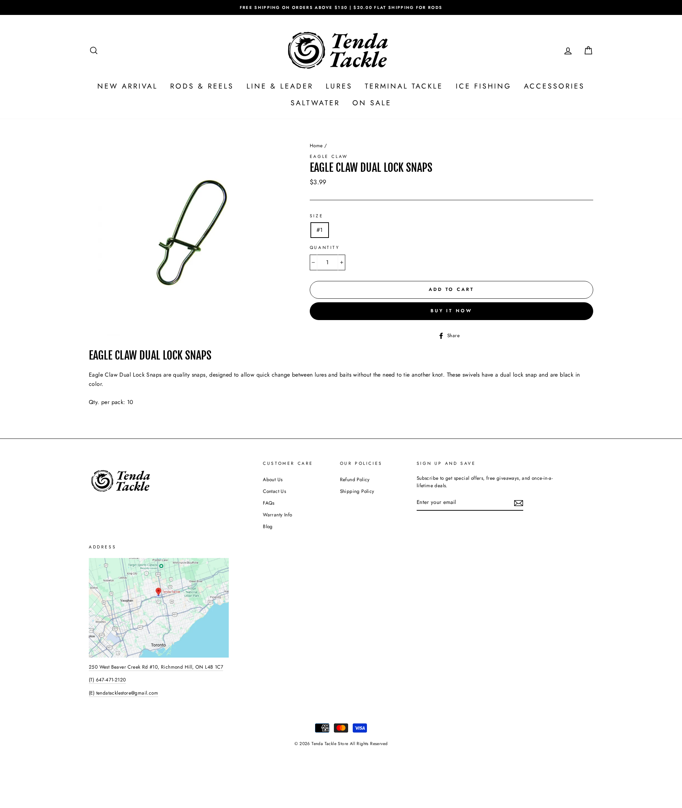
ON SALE (371, 103)
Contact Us (274, 491)
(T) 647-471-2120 (107, 679)
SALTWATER (315, 103)
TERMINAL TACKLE (404, 86)
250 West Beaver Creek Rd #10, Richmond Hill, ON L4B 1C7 (156, 666)
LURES (339, 86)
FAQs (269, 502)
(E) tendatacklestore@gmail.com (123, 692)
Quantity (325, 247)
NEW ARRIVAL (127, 86)
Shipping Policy (357, 491)
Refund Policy (355, 479)
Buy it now (451, 310)
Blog (268, 526)
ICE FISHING (484, 86)
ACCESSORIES (554, 86)
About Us (272, 479)
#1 (319, 230)
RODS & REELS (202, 86)
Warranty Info (277, 514)
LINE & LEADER (280, 86)
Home (316, 145)
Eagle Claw (329, 156)
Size (316, 216)
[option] (341, 7)
